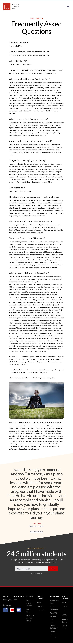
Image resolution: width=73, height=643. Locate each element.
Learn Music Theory (29, 603)
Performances (42, 610)
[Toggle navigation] (68, 6)
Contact (65, 610)
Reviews (65, 606)
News (64, 602)
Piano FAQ (53, 613)
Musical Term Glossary (53, 634)
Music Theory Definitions (54, 625)
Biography (40, 606)
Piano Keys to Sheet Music (30, 618)
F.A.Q (39, 602)
